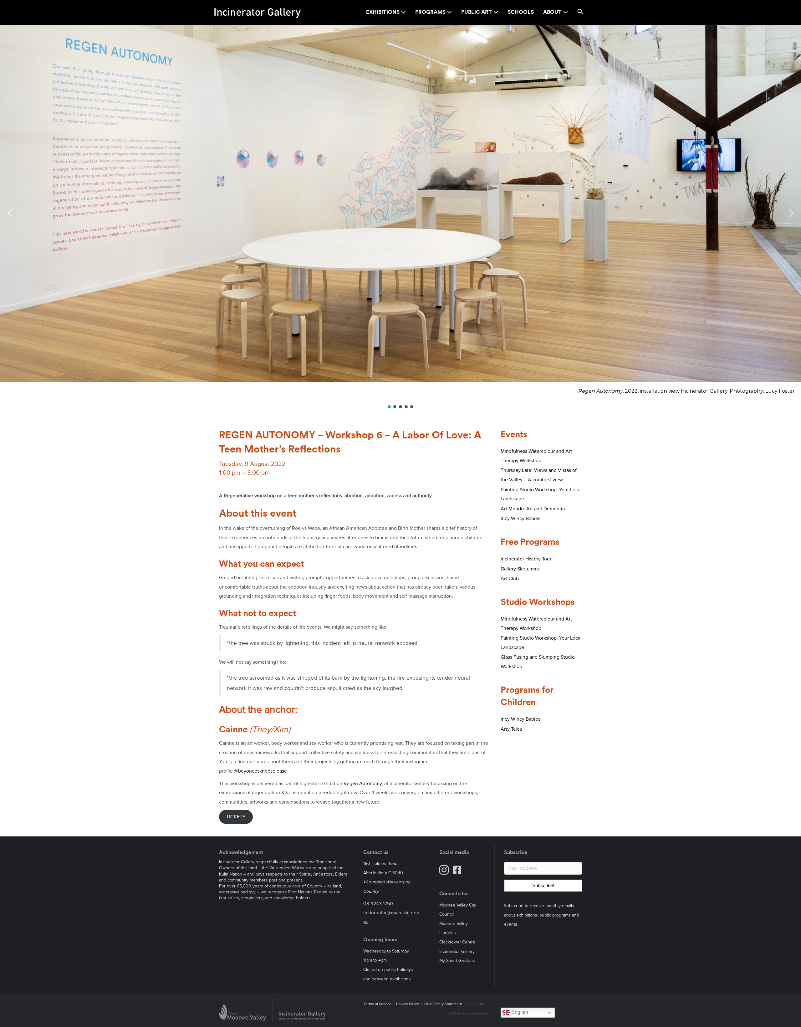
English (519, 1012)
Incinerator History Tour (526, 559)
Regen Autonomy (363, 783)
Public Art (476, 12)
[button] (580, 13)
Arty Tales (511, 729)
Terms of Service (377, 1004)
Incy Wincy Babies (520, 518)
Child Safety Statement (443, 1004)
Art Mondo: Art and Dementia (533, 509)
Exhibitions (383, 12)
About (552, 12)
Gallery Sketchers (520, 569)
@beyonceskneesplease (260, 771)
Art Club (510, 578)
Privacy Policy (407, 1004)
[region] (400, 217)
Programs (430, 12)
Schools (521, 12)
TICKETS (235, 817)
